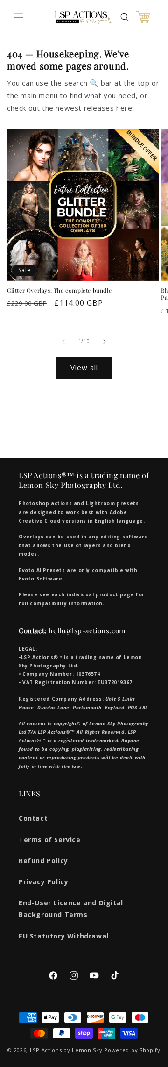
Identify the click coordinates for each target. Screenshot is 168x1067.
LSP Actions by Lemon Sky (66, 1049)
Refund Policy (43, 860)
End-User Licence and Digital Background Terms (71, 908)
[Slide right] (104, 341)
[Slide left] (63, 341)
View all (84, 367)
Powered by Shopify (132, 1049)
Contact (33, 818)
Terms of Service (50, 839)
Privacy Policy (43, 881)
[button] (18, 17)
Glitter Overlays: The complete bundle (59, 290)
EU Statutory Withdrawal (64, 935)
